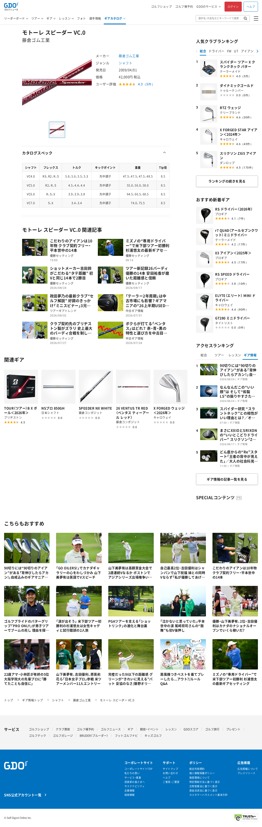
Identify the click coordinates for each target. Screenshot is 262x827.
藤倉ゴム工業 (129, 55)
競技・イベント (149, 729)
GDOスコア (191, 729)
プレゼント (233, 729)
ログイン (233, 6)
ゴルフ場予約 (184, 6)
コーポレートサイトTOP (138, 769)
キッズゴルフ (153, 735)
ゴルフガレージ (63, 735)
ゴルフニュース (111, 729)
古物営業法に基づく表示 (203, 786)
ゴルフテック (37, 735)
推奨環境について (199, 777)
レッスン (65, 18)
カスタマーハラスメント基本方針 (208, 795)
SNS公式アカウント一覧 (22, 794)
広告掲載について (247, 769)
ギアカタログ (113, 18)
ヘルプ (251, 6)
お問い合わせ (170, 773)
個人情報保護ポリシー (202, 773)
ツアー (35, 18)
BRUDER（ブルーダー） (94, 735)
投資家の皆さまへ (134, 782)
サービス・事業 (132, 777)
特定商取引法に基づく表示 (204, 782)
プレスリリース (246, 773)
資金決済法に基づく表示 (203, 790)
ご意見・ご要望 (171, 782)
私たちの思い (132, 773)
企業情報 (129, 790)
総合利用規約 (197, 769)
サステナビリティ (134, 786)
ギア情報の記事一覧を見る (227, 479)
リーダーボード (14, 18)
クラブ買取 (63, 729)
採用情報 (129, 795)
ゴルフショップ (161, 6)
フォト (81, 18)
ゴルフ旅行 (212, 729)
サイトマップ (170, 769)
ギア (49, 18)
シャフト (125, 62)
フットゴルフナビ (126, 735)
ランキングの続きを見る (227, 181)
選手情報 (95, 18)
